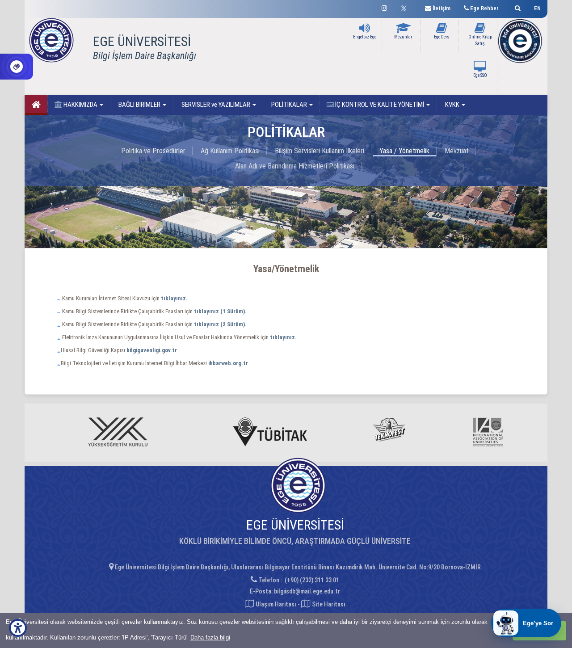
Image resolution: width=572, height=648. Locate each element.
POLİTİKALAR (289, 105)
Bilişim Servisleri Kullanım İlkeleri (319, 151)
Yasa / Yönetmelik (404, 151)
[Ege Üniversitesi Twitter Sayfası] (406, 7)
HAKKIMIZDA (80, 105)
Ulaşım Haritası (275, 604)
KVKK (452, 105)
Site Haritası (328, 604)
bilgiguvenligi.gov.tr (151, 350)
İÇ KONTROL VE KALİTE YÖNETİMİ (379, 105)
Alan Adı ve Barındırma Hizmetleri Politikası (294, 166)
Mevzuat (457, 151)
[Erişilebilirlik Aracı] (18, 628)
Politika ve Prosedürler (153, 151)
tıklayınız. (283, 337)
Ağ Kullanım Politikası (230, 151)
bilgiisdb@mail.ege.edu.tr (307, 591)
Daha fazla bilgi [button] (210, 637)
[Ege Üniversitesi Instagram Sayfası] (384, 7)
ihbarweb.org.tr (228, 363)
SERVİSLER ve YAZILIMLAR (216, 105)
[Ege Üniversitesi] (516, 7)
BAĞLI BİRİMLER (139, 105)
